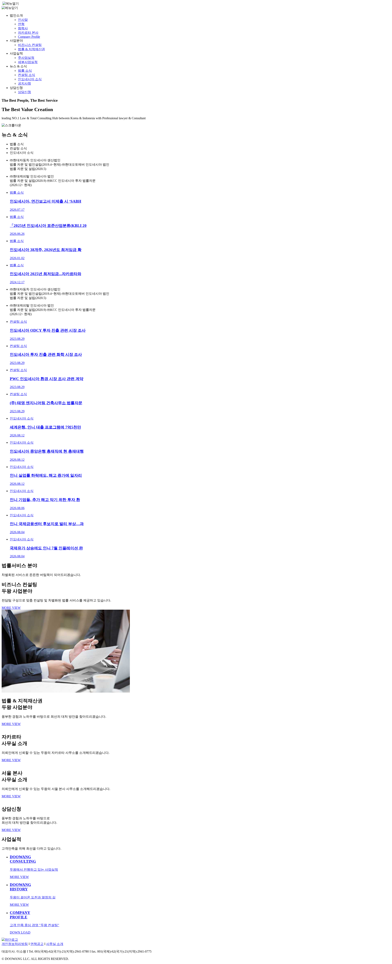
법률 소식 (25, 70)
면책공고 (36, 944)
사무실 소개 (54, 944)
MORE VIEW (11, 607)
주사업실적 (26, 57)
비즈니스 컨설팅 (30, 45)
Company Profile (29, 36)
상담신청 (24, 92)
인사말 (23, 19)
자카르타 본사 (28, 32)
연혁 (21, 24)
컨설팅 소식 (26, 75)
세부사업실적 (28, 62)
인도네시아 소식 (30, 79)
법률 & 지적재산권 (31, 49)
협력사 (23, 28)
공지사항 (24, 83)
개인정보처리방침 (15, 944)
